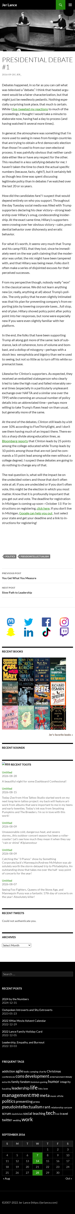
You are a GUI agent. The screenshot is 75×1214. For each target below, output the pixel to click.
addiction (8, 1071)
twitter (7, 1120)
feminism (35, 1082)
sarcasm (68, 1107)
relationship (57, 1107)
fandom (25, 1081)
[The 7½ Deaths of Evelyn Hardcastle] (58, 717)
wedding (17, 1120)
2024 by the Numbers (15, 999)
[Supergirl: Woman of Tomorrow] (42, 717)
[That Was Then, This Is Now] (26, 695)
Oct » (69, 1178)
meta (45, 1095)
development (37, 1076)
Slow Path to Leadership (17, 590)
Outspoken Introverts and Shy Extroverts (27, 1010)
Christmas (54, 1071)
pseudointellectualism (35, 556)
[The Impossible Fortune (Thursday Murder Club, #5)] (58, 693)
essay (68, 1076)
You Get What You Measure (19, 576)
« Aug (6, 1178)
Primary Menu (70, 5)
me (35, 1094)
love (45, 1088)
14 (37, 1161)
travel (64, 1113)
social (27, 1113)
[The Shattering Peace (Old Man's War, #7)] (42, 693)
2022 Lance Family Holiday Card (22, 1031)
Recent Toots (21, 764)
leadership (21, 1088)
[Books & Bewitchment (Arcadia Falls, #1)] (10, 717)
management (16, 1095)
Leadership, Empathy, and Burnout (23, 1042)
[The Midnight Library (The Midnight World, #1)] (42, 669)
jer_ (18, 74)
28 (37, 1172)
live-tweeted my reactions (30, 109)
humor (53, 1081)
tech (51, 1113)
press (36, 1101)
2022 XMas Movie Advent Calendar (24, 1020)
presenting (24, 1101)
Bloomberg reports (15, 441)
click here (43, 508)
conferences (8, 1076)
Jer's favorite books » (61, 734)
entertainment (57, 1076)
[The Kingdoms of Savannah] (10, 693)
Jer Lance (9, 5)
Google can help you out (35, 513)
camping (34, 1071)
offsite (60, 1096)
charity (42, 1071)
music (53, 1096)
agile (19, 1071)
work (27, 1119)
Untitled (7, 772)
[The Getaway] (58, 669)
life (34, 1087)
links (40, 1088)
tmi (57, 1114)
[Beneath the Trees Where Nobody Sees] (26, 717)
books (26, 1071)
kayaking (6, 1088)
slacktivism (17, 1114)
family (15, 1081)
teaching (39, 1114)
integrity (65, 1081)
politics (10, 556)
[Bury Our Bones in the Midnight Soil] (26, 669)
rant (46, 1107)
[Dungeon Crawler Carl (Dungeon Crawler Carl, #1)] (10, 669)
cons (20, 1076)
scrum (6, 1113)
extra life (6, 1082)
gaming (43, 1082)
